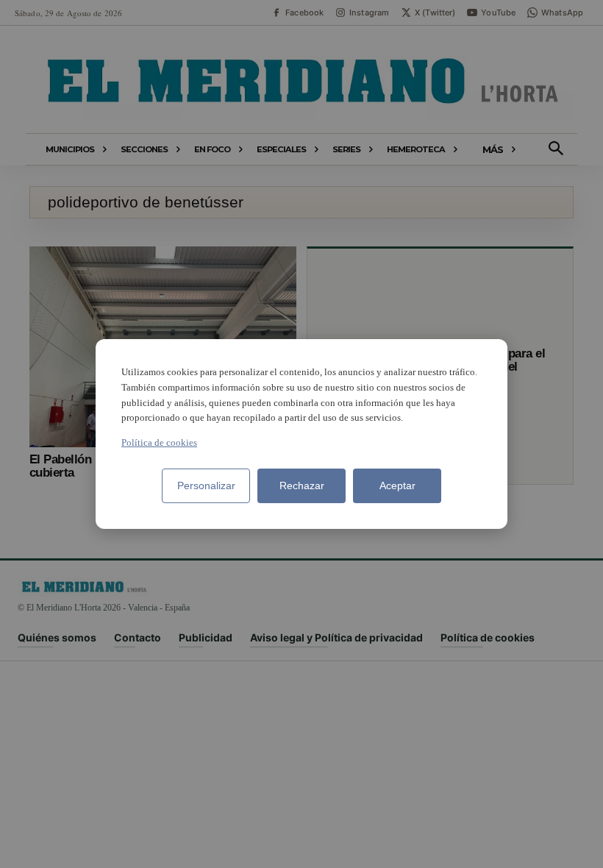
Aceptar (397, 485)
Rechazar (301, 485)
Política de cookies (159, 442)
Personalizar (206, 485)
